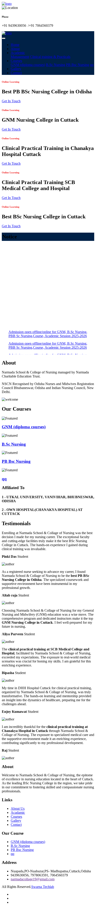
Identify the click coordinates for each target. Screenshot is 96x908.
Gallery (16, 69)
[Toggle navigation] (3, 38)
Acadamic (18, 812)
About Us (18, 808)
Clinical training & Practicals (50, 57)
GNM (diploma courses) (28, 65)
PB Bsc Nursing (77, 65)
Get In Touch (11, 101)
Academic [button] (18, 53)
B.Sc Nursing (55, 65)
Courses (16, 816)
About (15, 49)
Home (15, 45)
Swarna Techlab (42, 887)
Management (20, 57)
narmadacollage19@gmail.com (32, 879)
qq (92, 65)
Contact (16, 73)
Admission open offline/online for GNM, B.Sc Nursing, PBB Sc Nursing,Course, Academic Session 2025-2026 (47, 329)
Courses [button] (16, 61)
